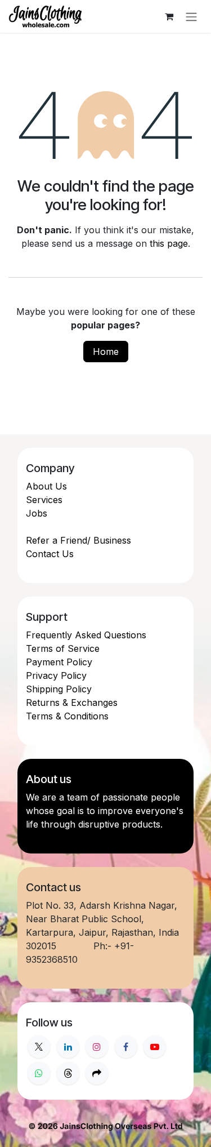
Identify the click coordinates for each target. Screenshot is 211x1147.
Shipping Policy (59, 689)
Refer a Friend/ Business (78, 540)
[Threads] (68, 1073)
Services (44, 499)
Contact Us (50, 553)
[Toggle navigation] (191, 16)
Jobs (36, 513)
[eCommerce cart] (169, 16)
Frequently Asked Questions (86, 635)
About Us (46, 486)
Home (106, 351)
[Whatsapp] (39, 1073)
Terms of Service (63, 648)
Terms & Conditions (67, 716)
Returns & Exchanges (72, 702)
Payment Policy (59, 662)
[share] (97, 1073)
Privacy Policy (56, 675)
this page (169, 243)
